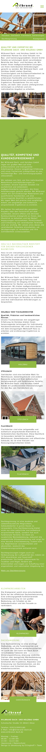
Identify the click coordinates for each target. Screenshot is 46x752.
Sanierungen (38, 35)
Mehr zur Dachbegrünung (13, 570)
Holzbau (6, 35)
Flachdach (26, 35)
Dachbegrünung (9, 39)
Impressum (6, 743)
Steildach (15, 35)
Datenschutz (19, 743)
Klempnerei (38, 39)
